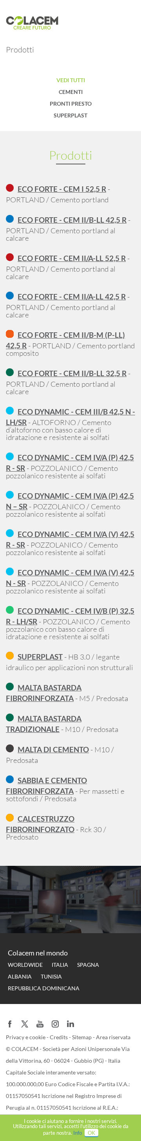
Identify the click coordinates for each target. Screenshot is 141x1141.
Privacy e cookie (26, 1037)
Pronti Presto (71, 103)
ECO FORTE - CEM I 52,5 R (62, 188)
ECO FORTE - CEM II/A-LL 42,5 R (72, 296)
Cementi (71, 91)
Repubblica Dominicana (44, 988)
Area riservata (113, 1037)
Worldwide (25, 964)
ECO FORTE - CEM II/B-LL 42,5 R (72, 219)
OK (91, 1133)
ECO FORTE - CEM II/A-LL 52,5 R (72, 258)
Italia (60, 964)
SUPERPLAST (40, 656)
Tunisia (51, 976)
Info (77, 1133)
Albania (20, 976)
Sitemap (82, 1037)
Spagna (88, 964)
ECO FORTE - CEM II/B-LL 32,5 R (72, 373)
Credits (59, 1037)
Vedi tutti (70, 80)
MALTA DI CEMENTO (53, 749)
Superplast (70, 115)
